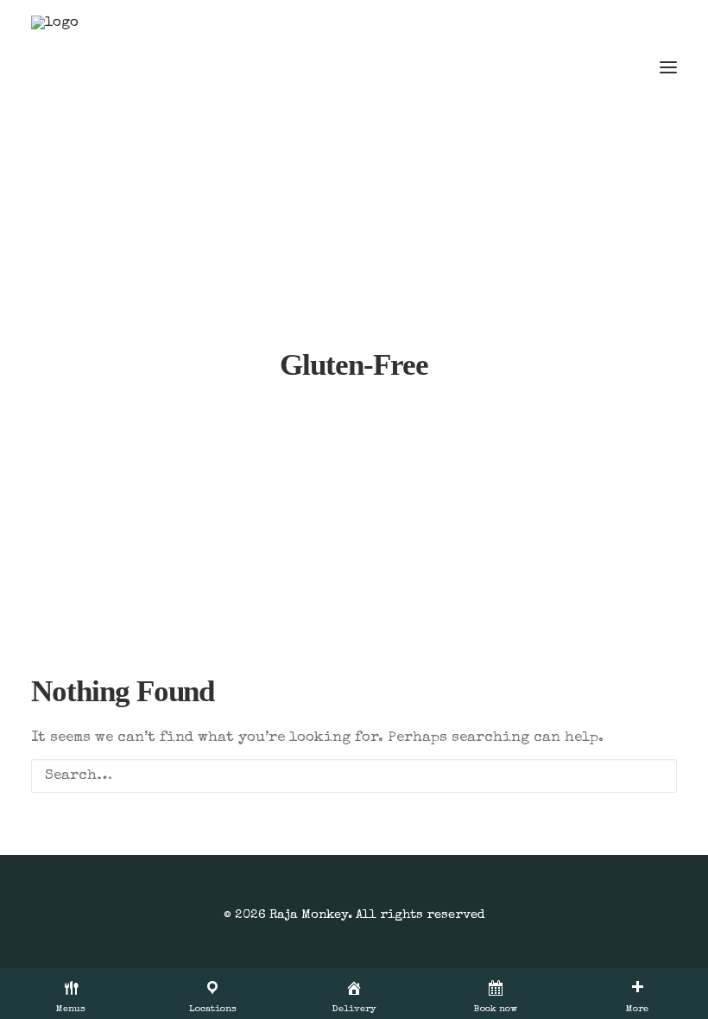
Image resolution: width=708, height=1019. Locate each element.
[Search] (354, 776)
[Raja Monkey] (83, 67)
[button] (668, 67)
